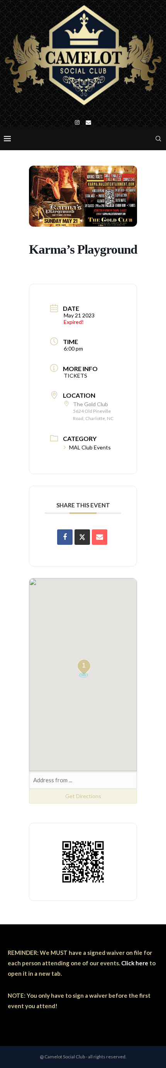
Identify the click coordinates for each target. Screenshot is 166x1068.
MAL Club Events (90, 447)
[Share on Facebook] (65, 537)
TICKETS (75, 375)
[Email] (88, 122)
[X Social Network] (82, 537)
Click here (134, 963)
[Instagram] (77, 122)
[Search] (158, 138)
